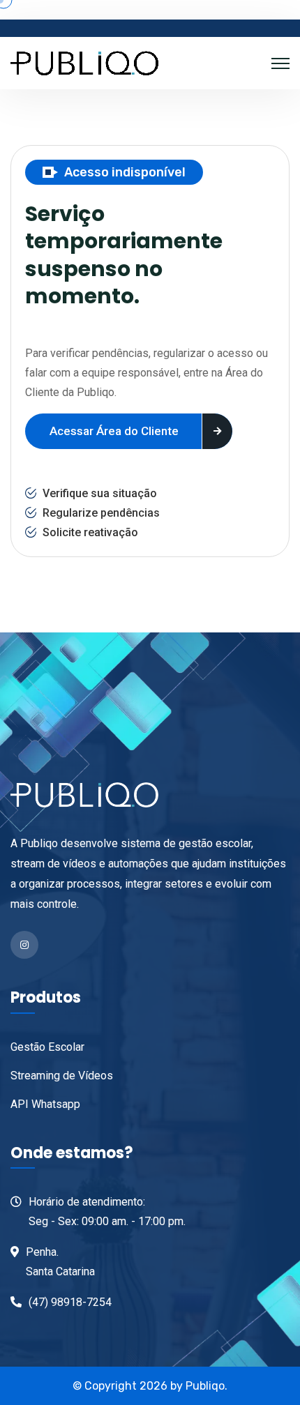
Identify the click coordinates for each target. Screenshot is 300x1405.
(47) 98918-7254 (70, 1302)
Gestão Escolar (47, 1047)
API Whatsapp (45, 1104)
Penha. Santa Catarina (60, 1261)
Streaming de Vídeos (61, 1075)
